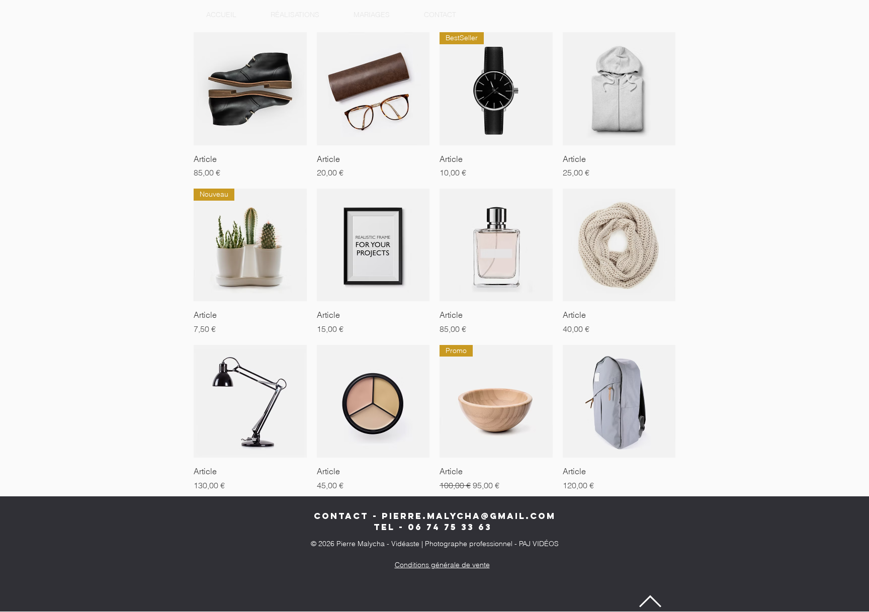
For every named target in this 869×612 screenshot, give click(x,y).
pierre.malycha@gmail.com (469, 515)
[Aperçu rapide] (250, 88)
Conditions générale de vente (442, 564)
